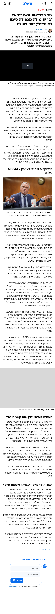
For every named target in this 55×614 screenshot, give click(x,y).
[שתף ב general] (4, 3)
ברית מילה (48, 549)
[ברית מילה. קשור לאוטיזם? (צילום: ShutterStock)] (27, 390)
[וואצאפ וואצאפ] (9, 3)
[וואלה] (27, 3)
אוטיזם (41, 549)
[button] (44, 3)
